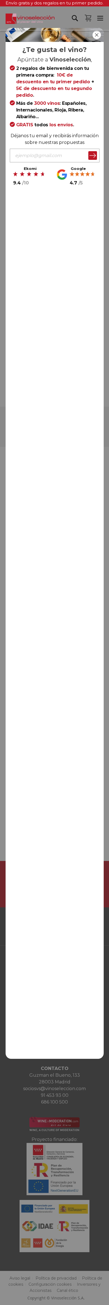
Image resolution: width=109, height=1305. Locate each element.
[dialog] (54, 652)
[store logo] (27, 21)
